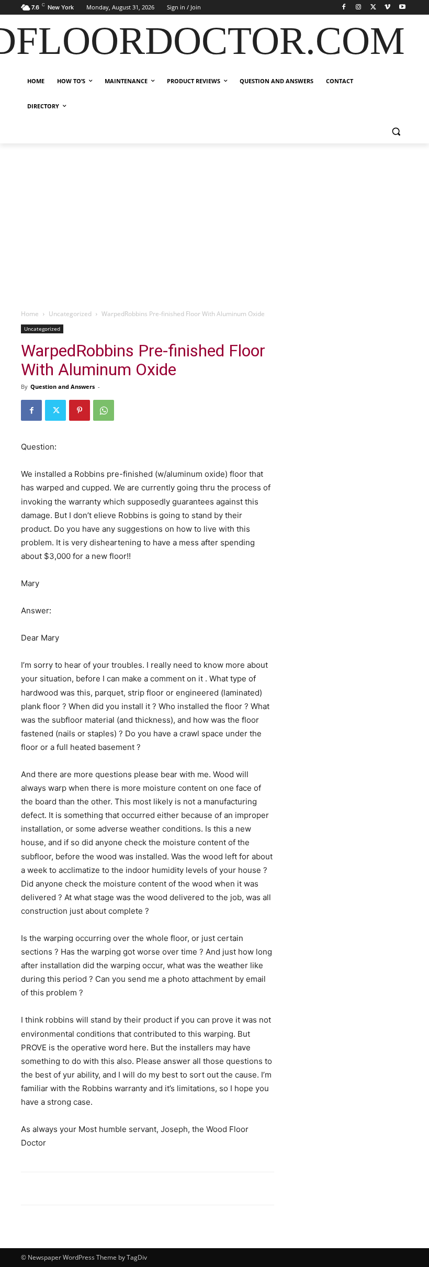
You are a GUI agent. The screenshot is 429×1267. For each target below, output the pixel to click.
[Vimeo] (387, 8)
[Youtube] (402, 8)
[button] (395, 131)
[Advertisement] (214, 222)
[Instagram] (359, 8)
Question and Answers (62, 386)
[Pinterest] (79, 410)
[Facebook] (344, 8)
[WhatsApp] (103, 410)
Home (30, 313)
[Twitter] (373, 8)
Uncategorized (70, 313)
